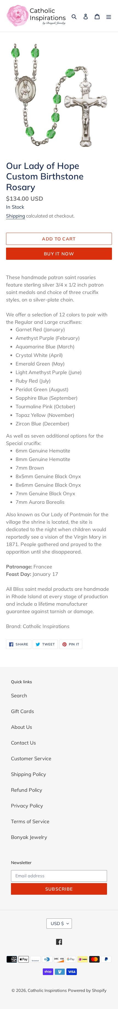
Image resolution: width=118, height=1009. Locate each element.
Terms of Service (30, 821)
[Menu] (108, 15)
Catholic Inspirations (47, 990)
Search (19, 695)
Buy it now (59, 253)
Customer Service (31, 758)
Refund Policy (26, 790)
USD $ (57, 923)
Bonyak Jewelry (29, 837)
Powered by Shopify (87, 990)
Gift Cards (22, 711)
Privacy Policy (27, 806)
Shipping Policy (28, 774)
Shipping (15, 216)
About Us (21, 727)
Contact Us (23, 743)
